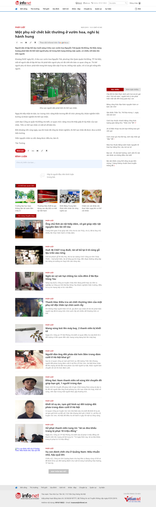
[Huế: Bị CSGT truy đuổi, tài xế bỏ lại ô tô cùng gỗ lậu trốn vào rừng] (29, 255)
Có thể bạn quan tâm (26, 186)
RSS (139, 9)
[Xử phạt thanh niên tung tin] (29, 433)
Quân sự (98, 9)
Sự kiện (108, 9)
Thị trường (35, 9)
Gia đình (56, 9)
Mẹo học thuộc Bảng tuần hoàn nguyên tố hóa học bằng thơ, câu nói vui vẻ (123, 146)
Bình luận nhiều (132, 89)
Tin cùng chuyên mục (26, 216)
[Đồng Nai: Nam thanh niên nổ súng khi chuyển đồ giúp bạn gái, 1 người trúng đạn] (29, 385)
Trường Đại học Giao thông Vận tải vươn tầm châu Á (24, 208)
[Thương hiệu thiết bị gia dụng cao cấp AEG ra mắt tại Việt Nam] (47, 196)
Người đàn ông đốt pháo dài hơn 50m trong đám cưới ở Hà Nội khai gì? (73, 356)
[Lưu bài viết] (35, 42)
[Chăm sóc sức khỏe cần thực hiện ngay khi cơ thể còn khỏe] (92, 196)
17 (135, 123)
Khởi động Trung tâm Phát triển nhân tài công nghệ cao (69, 208)
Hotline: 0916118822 (100, 3)
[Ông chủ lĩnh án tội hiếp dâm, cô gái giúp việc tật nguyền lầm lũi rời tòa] (29, 229)
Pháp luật (20, 27)
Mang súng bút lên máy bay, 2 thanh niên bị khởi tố (73, 330)
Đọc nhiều (115, 89)
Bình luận (20, 151)
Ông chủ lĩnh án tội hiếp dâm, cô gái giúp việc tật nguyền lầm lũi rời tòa (73, 225)
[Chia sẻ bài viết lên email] (26, 42)
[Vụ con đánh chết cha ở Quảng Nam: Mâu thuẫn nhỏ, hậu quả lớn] (29, 457)
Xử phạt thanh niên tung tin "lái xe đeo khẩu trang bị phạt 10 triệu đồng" (70, 429)
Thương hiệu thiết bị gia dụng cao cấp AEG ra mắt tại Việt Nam (47, 208)
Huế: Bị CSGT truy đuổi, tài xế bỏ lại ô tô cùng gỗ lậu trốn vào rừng (72, 251)
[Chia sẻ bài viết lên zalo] (21, 42)
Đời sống (23, 9)
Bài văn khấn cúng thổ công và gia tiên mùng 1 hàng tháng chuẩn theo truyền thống (122, 163)
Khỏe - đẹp (76, 9)
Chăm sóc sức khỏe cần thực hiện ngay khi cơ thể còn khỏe (91, 208)
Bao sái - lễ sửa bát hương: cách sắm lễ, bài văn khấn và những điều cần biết (123, 154)
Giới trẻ (66, 9)
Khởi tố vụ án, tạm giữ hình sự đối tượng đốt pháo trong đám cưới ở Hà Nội (70, 406)
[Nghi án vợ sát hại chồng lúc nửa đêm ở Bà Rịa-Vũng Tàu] (29, 281)
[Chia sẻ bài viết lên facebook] (17, 42)
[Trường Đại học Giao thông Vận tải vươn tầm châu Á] (25, 196)
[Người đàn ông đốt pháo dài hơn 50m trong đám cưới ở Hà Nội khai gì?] (29, 359)
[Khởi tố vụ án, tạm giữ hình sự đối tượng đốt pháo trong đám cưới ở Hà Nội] (29, 409)
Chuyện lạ (88, 9)
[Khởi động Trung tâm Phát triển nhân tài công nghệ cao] (70, 196)
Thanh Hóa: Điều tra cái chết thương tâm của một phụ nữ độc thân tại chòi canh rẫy (73, 303)
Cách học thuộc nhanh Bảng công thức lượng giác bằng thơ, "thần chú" (121, 121)
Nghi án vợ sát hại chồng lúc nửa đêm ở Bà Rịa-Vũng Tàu (72, 277)
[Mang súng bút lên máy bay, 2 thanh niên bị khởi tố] (29, 333)
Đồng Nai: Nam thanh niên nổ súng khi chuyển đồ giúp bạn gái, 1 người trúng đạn (73, 382)
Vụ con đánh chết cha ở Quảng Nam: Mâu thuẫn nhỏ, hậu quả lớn (72, 453)
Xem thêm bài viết (58, 471)
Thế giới (46, 9)
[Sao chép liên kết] (30, 42)
